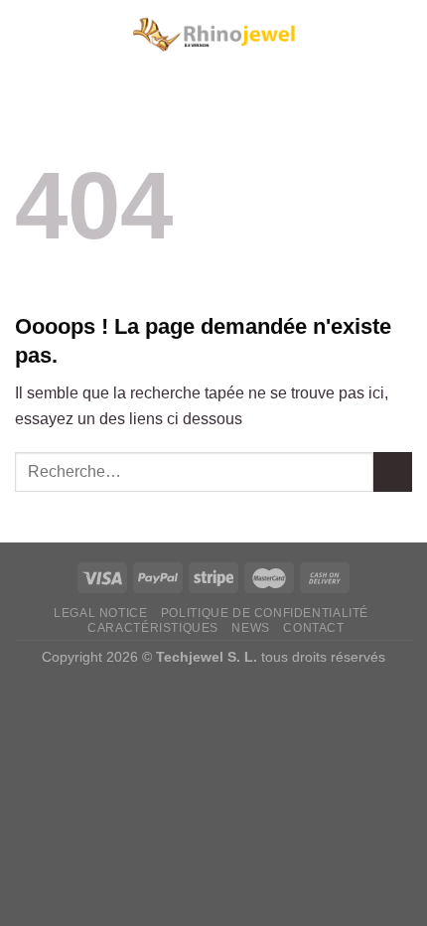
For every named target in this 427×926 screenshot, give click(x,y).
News (250, 628)
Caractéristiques (152, 628)
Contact (313, 628)
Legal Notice (100, 613)
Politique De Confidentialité (264, 613)
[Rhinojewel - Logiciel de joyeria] (213, 35)
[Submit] (392, 471)
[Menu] (27, 34)
